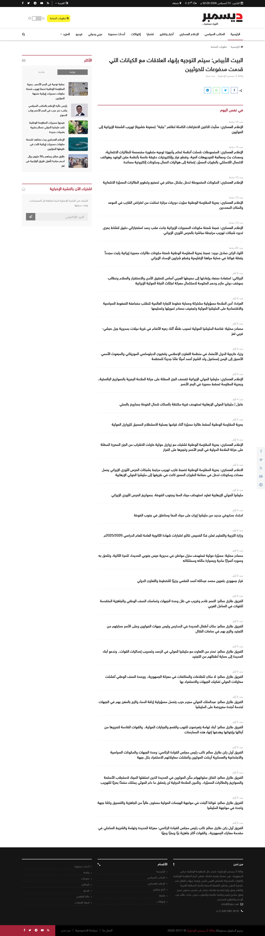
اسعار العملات (82, 902)
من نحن (66, 930)
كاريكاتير (85, 884)
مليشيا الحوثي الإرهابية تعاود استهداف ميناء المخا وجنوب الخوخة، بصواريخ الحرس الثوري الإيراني (177, 495)
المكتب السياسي (215, 34)
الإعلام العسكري (189, 34)
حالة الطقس (82, 896)
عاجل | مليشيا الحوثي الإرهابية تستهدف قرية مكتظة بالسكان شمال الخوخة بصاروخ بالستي (181, 404)
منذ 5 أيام (238, 576)
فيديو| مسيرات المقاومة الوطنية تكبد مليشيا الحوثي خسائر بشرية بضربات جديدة (47, 127)
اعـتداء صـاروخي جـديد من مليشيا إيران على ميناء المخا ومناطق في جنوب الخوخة (188, 515)
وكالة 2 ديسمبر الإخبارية (201, 930)
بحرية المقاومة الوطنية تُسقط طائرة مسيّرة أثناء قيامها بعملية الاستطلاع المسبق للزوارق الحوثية (177, 424)
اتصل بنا (107, 930)
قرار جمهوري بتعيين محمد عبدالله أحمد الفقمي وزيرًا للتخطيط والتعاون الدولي (190, 580)
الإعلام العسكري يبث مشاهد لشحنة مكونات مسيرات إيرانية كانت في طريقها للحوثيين (45, 144)
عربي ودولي (95, 34)
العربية (61, 3)
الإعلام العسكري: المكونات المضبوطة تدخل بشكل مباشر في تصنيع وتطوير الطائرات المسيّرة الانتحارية (173, 182)
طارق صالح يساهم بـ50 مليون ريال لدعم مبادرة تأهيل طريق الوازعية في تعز (45, 161)
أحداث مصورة (116, 34)
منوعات (85, 878)
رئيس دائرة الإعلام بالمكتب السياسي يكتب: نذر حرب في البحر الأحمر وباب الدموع (47, 110)
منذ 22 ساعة (236, 248)
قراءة (72, 72)
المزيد (66, 34)
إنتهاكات (136, 34)
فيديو (79, 34)
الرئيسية (235, 34)
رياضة (86, 872)
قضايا (150, 34)
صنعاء (175, 3)
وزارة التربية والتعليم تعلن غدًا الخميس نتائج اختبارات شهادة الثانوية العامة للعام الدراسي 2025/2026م (173, 535)
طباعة (41, 72)
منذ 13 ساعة (236, 122)
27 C (188, 3)
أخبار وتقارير (167, 34)
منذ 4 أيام (238, 399)
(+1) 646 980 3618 (227, 911)
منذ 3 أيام (238, 273)
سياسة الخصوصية (86, 930)
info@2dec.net (230, 904)
